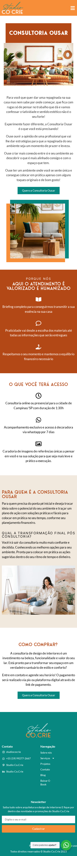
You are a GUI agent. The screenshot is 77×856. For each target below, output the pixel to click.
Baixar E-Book (45, 782)
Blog (43, 775)
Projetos (45, 763)
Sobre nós (46, 752)
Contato (45, 769)
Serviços (45, 758)
